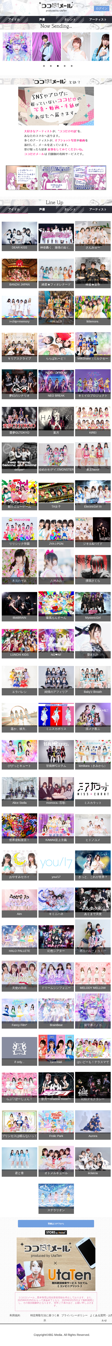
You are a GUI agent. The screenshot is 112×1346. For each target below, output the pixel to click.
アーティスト (98, 19)
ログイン (101, 8)
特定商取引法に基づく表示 (44, 1318)
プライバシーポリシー (74, 1315)
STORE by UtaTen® (56, 1232)
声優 (42, 19)
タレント (70, 19)
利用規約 (15, 1315)
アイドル (14, 19)
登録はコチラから (56, 1223)
